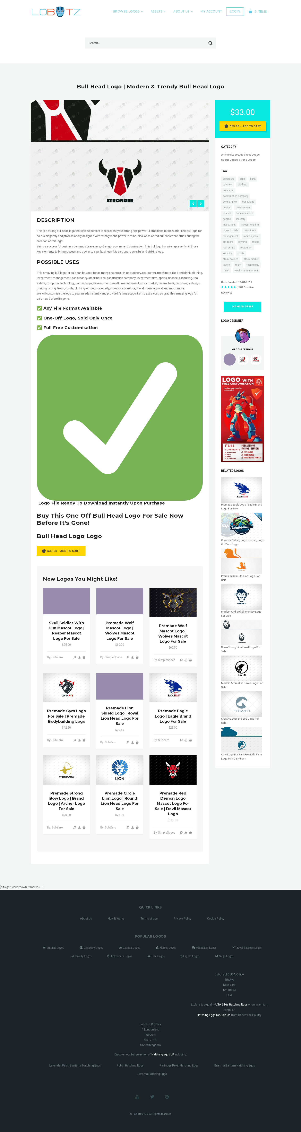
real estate (229, 247)
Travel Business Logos (247, 947)
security (227, 253)
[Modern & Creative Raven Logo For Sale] (241, 668)
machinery (250, 230)
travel (226, 270)
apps (242, 178)
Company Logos (93, 947)
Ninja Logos (225, 956)
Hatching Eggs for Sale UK (213, 1015)
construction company (235, 196)
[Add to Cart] (84, 657)
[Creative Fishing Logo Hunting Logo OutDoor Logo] (241, 525)
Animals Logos (230, 154)
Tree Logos (157, 956)
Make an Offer (242, 306)
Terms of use (149, 918)
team (238, 264)
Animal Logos (54, 947)
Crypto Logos (190, 956)
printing (242, 241)
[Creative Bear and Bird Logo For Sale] (241, 703)
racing (255, 241)
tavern (226, 264)
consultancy (230, 201)
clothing (242, 184)
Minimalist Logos (205, 947)
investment (229, 224)
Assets (157, 11)
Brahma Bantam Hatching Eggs (234, 1065)
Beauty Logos (83, 956)
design (227, 207)
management (230, 236)
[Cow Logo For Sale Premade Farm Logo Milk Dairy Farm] (241, 739)
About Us (181, 11)
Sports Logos (229, 159)
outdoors (228, 241)
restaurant (246, 247)
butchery (228, 184)
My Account (211, 11)
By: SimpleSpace (111, 657)
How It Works (116, 918)
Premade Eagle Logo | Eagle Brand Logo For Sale (173, 716)
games (227, 219)
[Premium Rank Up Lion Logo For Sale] (241, 560)
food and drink (244, 213)
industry (240, 219)
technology (253, 264)
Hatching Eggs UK (163, 1054)
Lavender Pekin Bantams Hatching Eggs (75, 1065)
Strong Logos (247, 159)
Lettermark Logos (121, 956)
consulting (248, 201)
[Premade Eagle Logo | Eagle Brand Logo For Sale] (241, 489)
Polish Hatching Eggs (130, 1065)
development (243, 207)
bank (253, 178)
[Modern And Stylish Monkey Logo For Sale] (241, 596)
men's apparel (251, 236)
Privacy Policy (182, 918)
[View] (75, 657)
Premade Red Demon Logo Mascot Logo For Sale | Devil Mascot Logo (173, 803)
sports (240, 253)
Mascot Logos (167, 947)
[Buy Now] (79, 657)
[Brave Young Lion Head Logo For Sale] (241, 632)
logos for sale (230, 230)
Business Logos (250, 154)
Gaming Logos (131, 947)
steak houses (230, 259)
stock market (251, 259)
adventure (228, 178)
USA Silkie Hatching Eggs (231, 1004)
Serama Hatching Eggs (152, 1074)
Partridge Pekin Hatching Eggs (179, 1065)
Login (235, 11)
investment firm (250, 224)
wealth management (246, 270)
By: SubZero (55, 657)
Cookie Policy (215, 918)
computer (228, 190)
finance (227, 213)
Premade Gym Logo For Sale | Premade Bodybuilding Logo (66, 716)
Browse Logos (126, 11)
